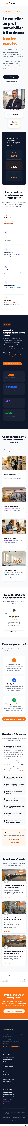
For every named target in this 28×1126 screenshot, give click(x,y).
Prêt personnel (8, 272)
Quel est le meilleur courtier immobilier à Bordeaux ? (13, 747)
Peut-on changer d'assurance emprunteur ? (14, 814)
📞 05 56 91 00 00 (14, 839)
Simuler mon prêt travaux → (10, 577)
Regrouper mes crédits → (9, 545)
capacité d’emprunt (15, 287)
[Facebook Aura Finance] (15, 1121)
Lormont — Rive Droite (8, 1077)
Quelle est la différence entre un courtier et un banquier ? (14, 799)
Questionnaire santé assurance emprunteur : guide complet (13, 918)
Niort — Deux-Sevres (8, 1079)
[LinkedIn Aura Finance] (12, 1121)
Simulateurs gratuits (8, 1066)
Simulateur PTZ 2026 (8, 1094)
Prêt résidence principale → (10, 481)
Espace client (8, 1101)
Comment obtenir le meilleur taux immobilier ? (15, 806)
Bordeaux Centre (8, 771)
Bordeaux (6, 302)
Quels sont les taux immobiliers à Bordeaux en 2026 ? (15, 785)
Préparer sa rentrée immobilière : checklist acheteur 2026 (14, 886)
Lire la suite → (7, 897)
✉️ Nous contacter (14, 842)
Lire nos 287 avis (14, 126)
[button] (26, 1125)
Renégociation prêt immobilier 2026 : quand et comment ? (13, 952)
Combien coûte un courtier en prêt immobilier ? (14, 777)
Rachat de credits (7, 1059)
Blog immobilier (7, 1081)
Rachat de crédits (8, 540)
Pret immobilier (7, 1054)
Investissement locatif (9, 508)
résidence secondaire (17, 476)
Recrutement (6, 1084)
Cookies (23, 1117)
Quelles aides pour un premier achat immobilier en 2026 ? (14, 821)
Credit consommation (8, 1061)
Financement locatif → (8, 513)
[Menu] (25, 2)
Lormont (12, 302)
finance (9, 3)
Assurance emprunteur (8, 1057)
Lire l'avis (13, 627)
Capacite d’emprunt (8, 1092)
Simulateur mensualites (9, 1096)
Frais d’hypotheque (8, 1099)
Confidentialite (16, 1117)
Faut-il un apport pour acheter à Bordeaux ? (14, 792)
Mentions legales (6, 1117)
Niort (15, 302)
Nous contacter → (7, 1103)
